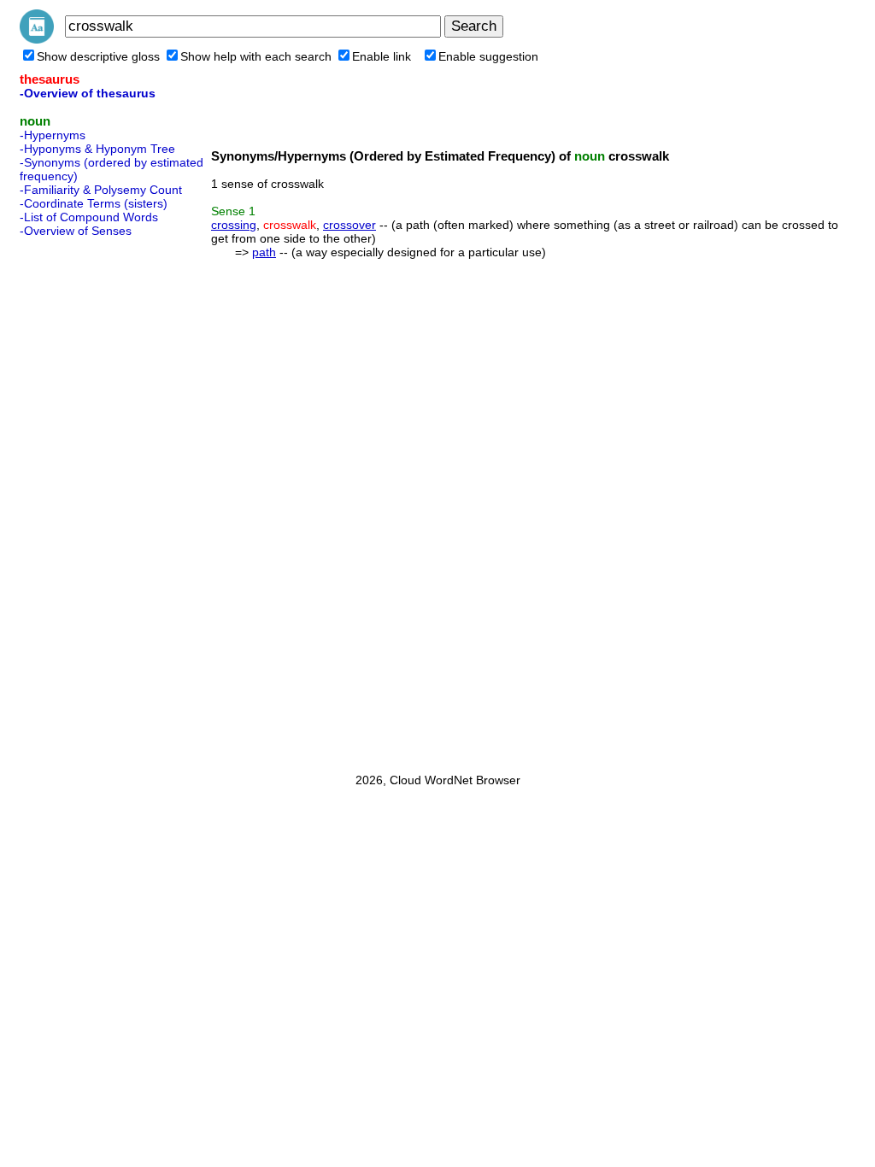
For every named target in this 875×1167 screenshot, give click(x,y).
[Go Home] (37, 39)
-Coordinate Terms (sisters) (93, 203)
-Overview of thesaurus (88, 93)
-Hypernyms (52, 135)
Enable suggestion (488, 56)
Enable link (381, 56)
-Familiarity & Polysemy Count (101, 189)
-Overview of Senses (76, 231)
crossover (349, 225)
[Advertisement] (88, 499)
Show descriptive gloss (98, 56)
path (264, 252)
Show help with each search (256, 56)
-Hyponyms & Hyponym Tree (97, 148)
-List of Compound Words (89, 217)
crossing (233, 225)
